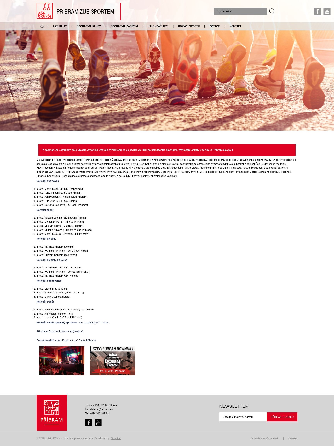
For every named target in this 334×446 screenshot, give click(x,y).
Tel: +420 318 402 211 (97, 413)
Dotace (215, 26)
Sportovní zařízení (124, 26)
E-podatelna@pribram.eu (99, 409)
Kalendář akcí (158, 26)
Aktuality (60, 26)
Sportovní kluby (89, 26)
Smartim (116, 438)
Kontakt (235, 26)
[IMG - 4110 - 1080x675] (62, 360)
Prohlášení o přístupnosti (264, 438)
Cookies (292, 438)
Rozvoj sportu (189, 26)
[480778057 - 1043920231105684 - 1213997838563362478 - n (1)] (112, 360)
